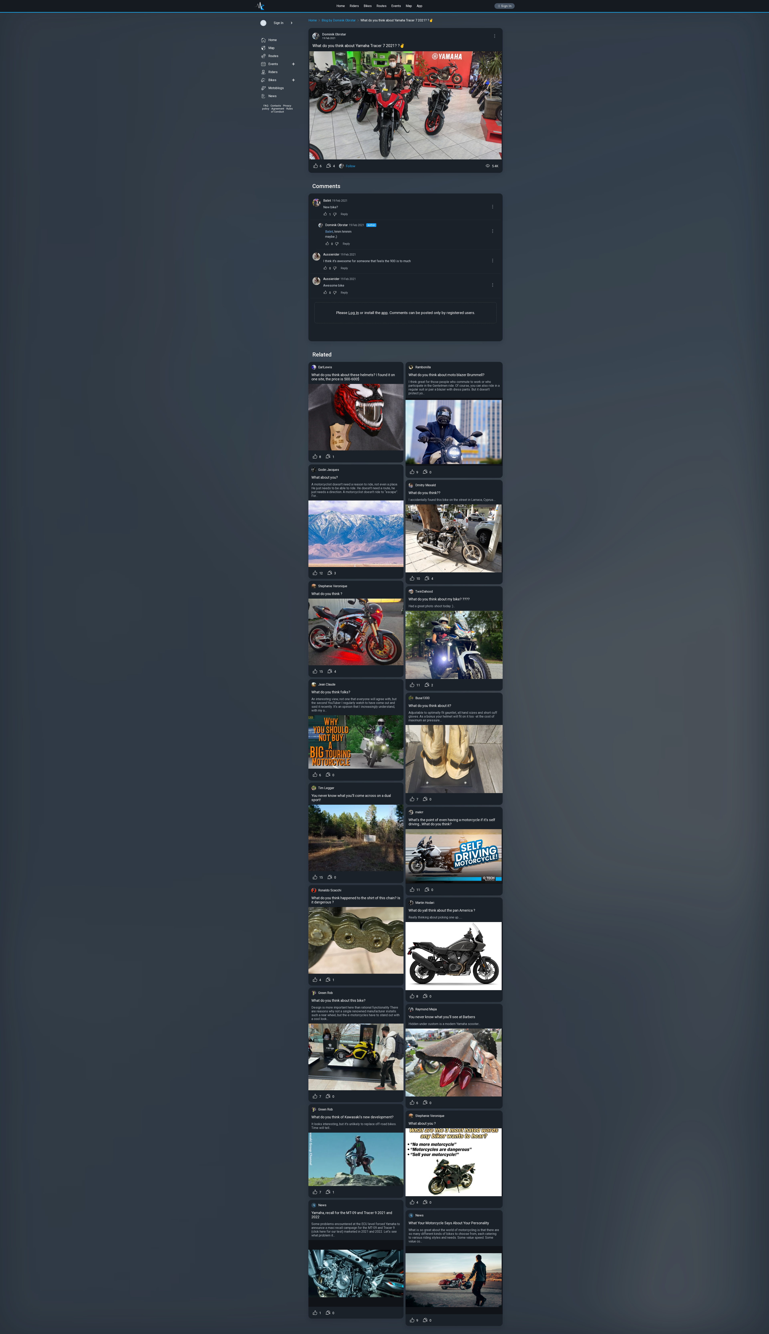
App (419, 6)
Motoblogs (276, 88)
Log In (353, 312)
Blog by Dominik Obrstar (339, 20)
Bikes (368, 6)
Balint (327, 200)
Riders (354, 6)
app (384, 312)
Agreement (277, 108)
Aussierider (331, 254)
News (272, 96)
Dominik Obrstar (336, 225)
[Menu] (495, 36)
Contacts (276, 105)
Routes (381, 6)
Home (340, 6)
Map (409, 6)
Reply (344, 214)
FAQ (266, 105)
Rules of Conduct (282, 110)
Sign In (506, 6)
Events (396, 6)
